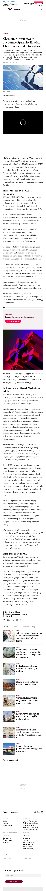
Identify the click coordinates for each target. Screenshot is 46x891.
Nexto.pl (25, 840)
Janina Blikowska (9, 95)
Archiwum (6, 842)
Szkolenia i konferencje (11, 855)
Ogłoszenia (7, 838)
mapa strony (7, 858)
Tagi (33, 627)
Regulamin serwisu (29, 825)
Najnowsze (25, 627)
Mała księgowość (29, 842)
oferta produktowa (9, 862)
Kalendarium (27, 858)
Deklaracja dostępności (31, 829)
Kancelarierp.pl (28, 844)
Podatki (5, 33)
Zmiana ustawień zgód (31, 823)
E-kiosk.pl (26, 836)
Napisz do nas (7, 825)
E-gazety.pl (26, 838)
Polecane (16, 627)
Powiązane (6, 627)
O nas (5, 821)
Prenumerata (7, 840)
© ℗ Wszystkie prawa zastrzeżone (15, 614)
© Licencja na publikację (11, 612)
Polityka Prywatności (30, 821)
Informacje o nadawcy (30, 827)
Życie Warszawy (28, 849)
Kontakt (5, 823)
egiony (17, 9)
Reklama (6, 836)
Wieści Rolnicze (28, 846)
